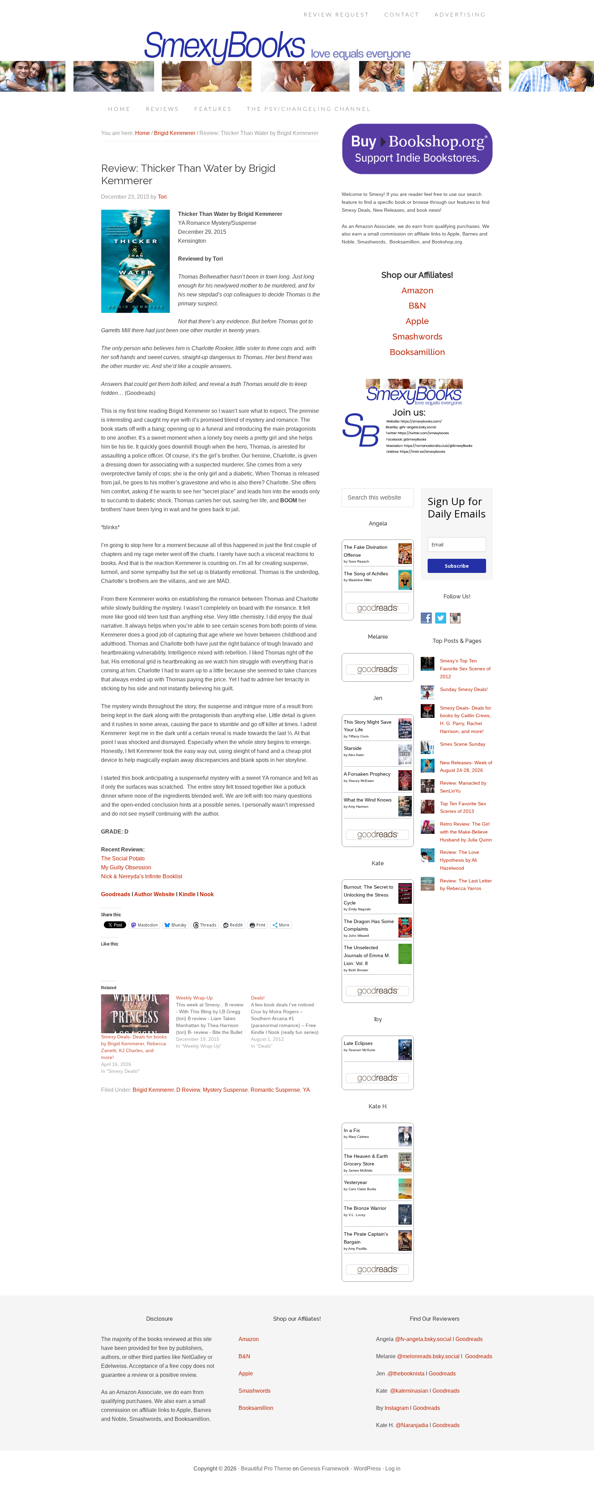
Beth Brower (358, 970)
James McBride (361, 1170)
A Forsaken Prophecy (367, 774)
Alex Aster (356, 755)
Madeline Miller (360, 580)
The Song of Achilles (366, 573)
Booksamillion (417, 352)
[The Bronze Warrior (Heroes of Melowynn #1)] (405, 1223)
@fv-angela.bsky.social (423, 1339)
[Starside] (405, 763)
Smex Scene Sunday (462, 744)
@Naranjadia (412, 1425)
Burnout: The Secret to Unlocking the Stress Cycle (368, 894)
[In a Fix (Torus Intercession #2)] (405, 1145)
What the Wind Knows (368, 800)
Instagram (397, 1408)
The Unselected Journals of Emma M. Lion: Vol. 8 (367, 955)
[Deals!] (288, 1021)
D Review (188, 1090)
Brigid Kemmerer (153, 1090)
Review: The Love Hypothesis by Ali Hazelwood (459, 860)
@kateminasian (409, 1391)
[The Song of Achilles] (405, 588)
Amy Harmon (358, 806)
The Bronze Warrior (365, 1208)
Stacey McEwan (361, 781)
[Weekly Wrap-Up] (213, 1021)
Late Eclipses (358, 1043)
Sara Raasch (359, 561)
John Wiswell (359, 936)
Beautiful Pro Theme (266, 1469)
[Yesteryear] (405, 1197)
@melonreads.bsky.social (428, 1356)
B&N (417, 306)
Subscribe (457, 566)
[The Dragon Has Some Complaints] (405, 936)
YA (306, 1090)
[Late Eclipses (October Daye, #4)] (405, 1059)
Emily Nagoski (360, 909)
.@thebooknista (405, 1373)
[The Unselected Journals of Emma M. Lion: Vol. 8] (405, 962)
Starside (353, 748)
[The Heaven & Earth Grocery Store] (405, 1170)
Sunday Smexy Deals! (464, 689)
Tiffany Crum (358, 736)
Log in (392, 1469)
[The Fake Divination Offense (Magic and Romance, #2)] (405, 562)
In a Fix (352, 1130)
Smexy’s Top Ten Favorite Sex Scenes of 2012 (465, 668)
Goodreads (469, 1339)
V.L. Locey (357, 1215)
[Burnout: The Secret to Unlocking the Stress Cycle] (405, 902)
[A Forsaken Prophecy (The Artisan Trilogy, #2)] (405, 789)
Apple (417, 321)
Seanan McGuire (362, 1050)
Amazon (417, 290)
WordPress (367, 1469)
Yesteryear (355, 1182)
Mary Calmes (359, 1137)
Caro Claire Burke (362, 1189)
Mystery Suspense (225, 1090)
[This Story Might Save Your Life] (405, 737)
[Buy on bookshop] (417, 173)
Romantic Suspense (275, 1090)
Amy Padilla (357, 1248)
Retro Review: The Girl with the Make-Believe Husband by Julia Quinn (466, 831)
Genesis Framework (324, 1469)
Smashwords (417, 337)
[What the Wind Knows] (405, 814)
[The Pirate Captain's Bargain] (405, 1250)
